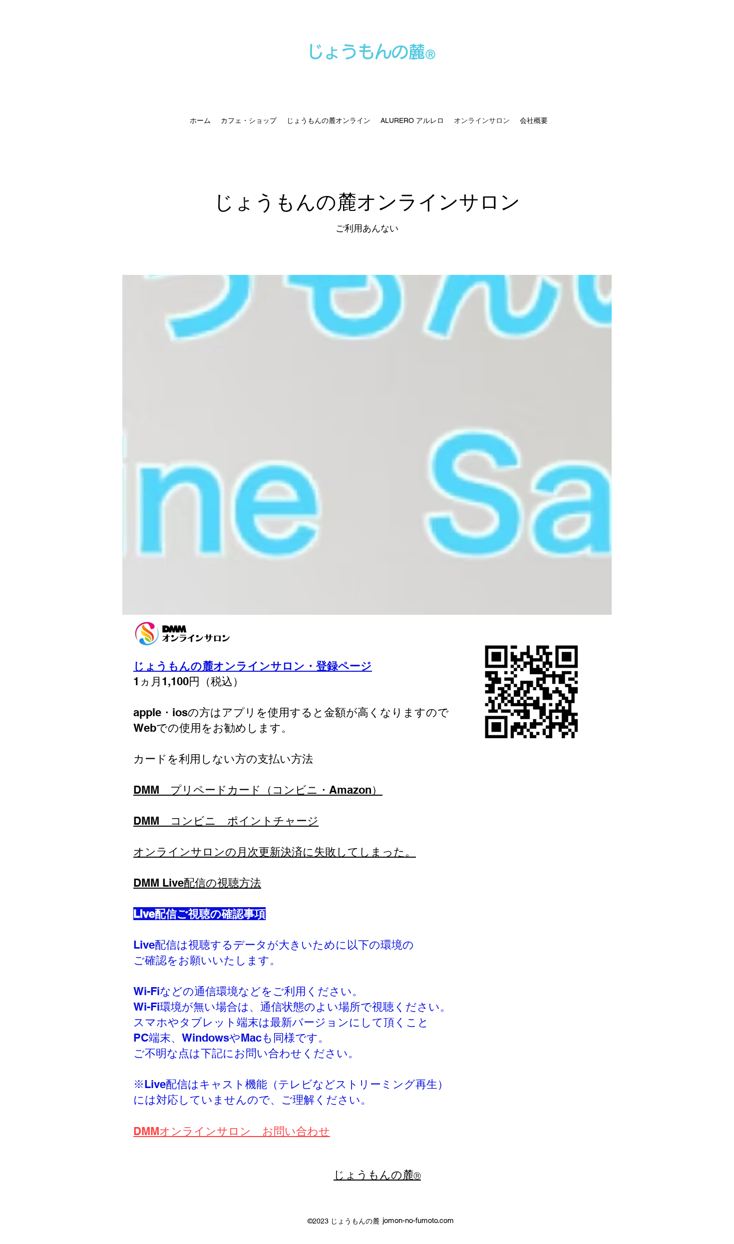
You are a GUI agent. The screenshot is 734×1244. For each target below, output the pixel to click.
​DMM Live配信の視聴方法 (197, 882)
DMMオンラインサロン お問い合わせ (231, 1131)
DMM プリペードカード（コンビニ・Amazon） (257, 789)
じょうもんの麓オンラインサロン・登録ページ (252, 665)
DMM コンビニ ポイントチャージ (226, 820)
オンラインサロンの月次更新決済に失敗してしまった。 (274, 851)
